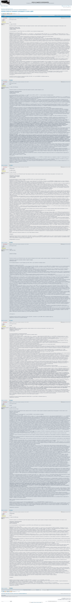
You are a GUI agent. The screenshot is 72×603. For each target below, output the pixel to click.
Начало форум (3, 593)
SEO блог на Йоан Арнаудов (37, 602)
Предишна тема (56, 15)
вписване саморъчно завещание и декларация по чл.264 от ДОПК (17, 11)
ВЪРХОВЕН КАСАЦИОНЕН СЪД (23, 593)
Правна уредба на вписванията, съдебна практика (12, 593)
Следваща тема (68, 15)
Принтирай (3, 15)
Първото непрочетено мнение (62, 15)
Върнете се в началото (4, 165)
